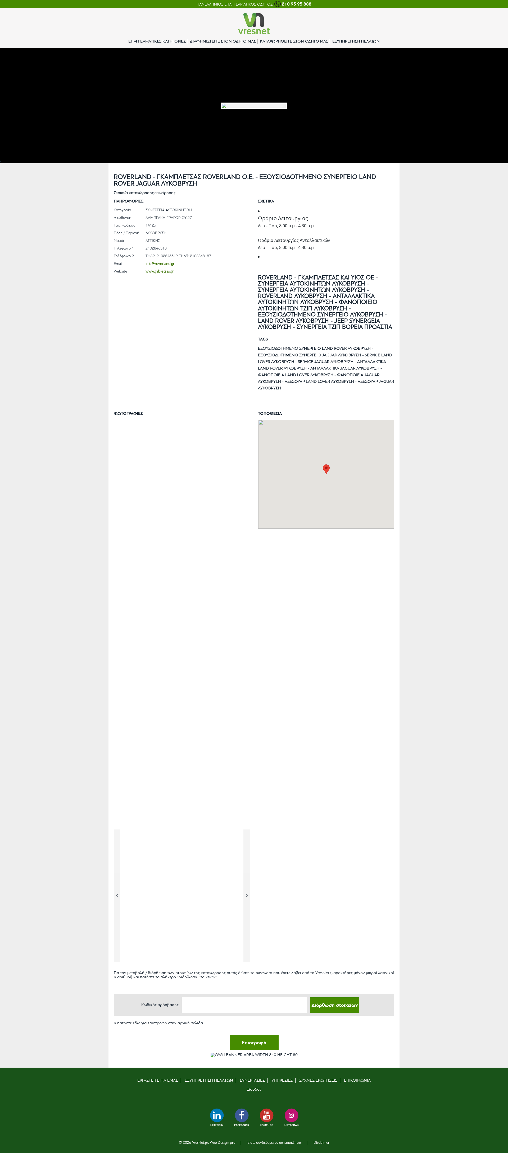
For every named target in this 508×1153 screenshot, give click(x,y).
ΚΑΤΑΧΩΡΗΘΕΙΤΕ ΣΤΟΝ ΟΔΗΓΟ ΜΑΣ (294, 41)
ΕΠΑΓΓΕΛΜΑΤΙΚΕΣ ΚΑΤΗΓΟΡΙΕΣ (157, 41)
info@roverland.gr (160, 264)
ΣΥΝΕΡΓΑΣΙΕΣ (252, 1080)
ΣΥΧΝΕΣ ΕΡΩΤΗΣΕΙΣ (318, 1080)
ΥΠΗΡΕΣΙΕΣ (282, 1080)
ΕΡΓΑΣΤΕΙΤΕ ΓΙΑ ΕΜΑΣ (157, 1080)
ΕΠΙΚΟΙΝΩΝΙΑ (357, 1080)
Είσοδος (254, 1089)
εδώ (136, 1023)
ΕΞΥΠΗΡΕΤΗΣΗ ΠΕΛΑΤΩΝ (356, 41)
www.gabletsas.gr (160, 272)
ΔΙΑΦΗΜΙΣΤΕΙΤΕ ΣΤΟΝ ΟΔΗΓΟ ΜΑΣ (223, 41)
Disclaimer (321, 1143)
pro (232, 1143)
